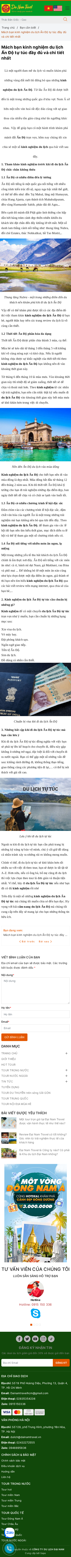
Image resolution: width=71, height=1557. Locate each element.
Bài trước (29, 941)
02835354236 (25, 1398)
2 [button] (34, 1325)
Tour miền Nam (10, 1494)
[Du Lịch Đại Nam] (17, 8)
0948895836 (18, 1447)
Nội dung (7, 975)
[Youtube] (35, 1339)
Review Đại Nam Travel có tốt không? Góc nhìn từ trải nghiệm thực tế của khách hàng (43, 1138)
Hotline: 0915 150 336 (35, 1304)
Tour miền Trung (11, 1500)
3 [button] (37, 1325)
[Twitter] (27, 1339)
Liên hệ (5, 1477)
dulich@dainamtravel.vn (25, 1437)
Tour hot (6, 1489)
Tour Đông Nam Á (12, 1518)
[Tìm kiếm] (65, 19)
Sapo (43, 1553)
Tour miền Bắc (10, 1505)
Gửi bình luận (14, 1037)
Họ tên (6, 1007)
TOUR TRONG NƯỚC (15, 1070)
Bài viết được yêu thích (24, 1113)
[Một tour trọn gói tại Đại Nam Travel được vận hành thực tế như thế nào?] (8, 1123)
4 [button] (40, 1325)
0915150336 (17, 1403)
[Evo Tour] (35, 1213)
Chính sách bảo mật (13, 1460)
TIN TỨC (7, 1081)
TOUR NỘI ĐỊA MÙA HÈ (16, 1104)
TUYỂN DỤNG (10, 1087)
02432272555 (25, 1442)
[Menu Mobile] (66, 7)
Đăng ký (61, 1362)
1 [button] (31, 1325)
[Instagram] (43, 1339)
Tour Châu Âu (9, 1523)
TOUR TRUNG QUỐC (14, 1098)
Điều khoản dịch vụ (13, 1466)
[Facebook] (19, 1339)
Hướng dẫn (8, 1471)
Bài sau (44, 941)
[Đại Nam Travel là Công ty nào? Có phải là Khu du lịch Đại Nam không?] (8, 1153)
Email (5, 1021)
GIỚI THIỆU (8, 1059)
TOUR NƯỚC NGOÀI (14, 1075)
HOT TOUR (8, 1064)
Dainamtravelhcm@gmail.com (29, 1393)
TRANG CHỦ (9, 1053)
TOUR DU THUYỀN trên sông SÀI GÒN (26, 1092)
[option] (35, 1301)
